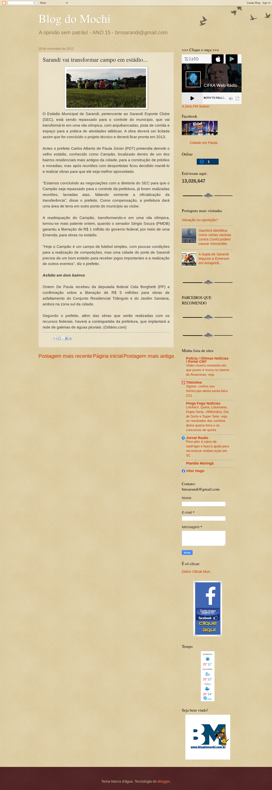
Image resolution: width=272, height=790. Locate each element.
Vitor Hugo (195, 471)
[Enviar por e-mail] (55, 338)
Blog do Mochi (74, 18)
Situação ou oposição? (200, 220)
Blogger (164, 781)
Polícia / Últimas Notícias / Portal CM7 (207, 360)
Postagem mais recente (65, 356)
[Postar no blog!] (59, 338)
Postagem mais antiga (148, 356)
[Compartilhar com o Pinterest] (70, 338)
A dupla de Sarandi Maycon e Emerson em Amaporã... (214, 258)
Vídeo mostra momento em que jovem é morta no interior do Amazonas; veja (208, 369)
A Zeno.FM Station (195, 107)
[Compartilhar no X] (63, 338)
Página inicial (108, 356)
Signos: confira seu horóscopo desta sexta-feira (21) (207, 390)
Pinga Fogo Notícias (203, 403)
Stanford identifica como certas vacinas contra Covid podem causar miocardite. (215, 237)
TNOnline (194, 382)
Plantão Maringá (200, 463)
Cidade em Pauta (203, 143)
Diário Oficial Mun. (196, 571)
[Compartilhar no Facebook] (67, 338)
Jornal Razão (197, 438)
